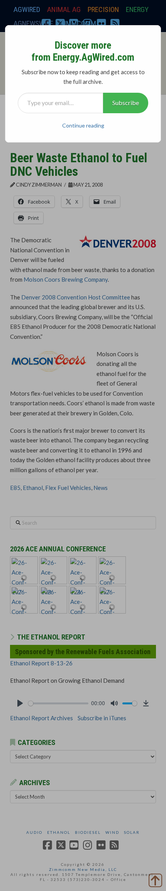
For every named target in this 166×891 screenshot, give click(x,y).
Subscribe (125, 102)
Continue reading (83, 125)
